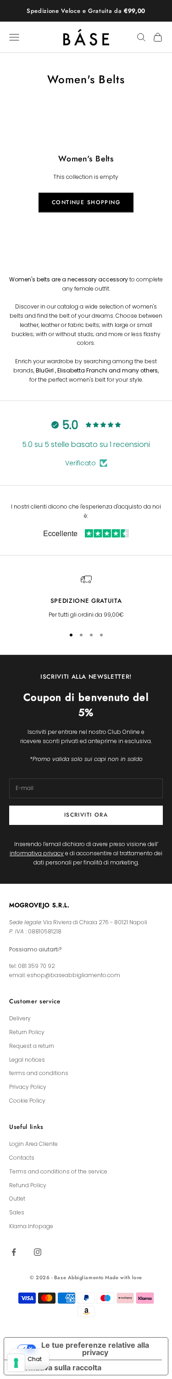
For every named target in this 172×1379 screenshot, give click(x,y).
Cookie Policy (27, 1100)
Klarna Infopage (31, 1226)
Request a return (31, 1046)
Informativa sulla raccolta (56, 1367)
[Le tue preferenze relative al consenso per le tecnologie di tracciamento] (16, 1363)
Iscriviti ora (86, 815)
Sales (16, 1212)
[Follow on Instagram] (37, 1252)
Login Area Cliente (33, 1144)
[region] (86, 596)
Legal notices (27, 1060)
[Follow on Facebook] (13, 1252)
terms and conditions (38, 1073)
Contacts (21, 1158)
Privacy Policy (27, 1087)
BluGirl (45, 370)
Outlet (17, 1198)
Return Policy (26, 1032)
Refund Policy (27, 1185)
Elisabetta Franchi (82, 370)
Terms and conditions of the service (58, 1171)
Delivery (20, 1018)
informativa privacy (37, 853)
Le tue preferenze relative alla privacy (95, 1348)
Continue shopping (86, 202)
